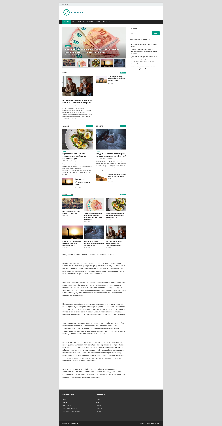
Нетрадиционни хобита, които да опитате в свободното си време (114, 243)
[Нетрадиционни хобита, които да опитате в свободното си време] (77, 77)
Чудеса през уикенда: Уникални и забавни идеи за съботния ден (116, 78)
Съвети (81, 21)
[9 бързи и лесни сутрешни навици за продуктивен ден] (101, 175)
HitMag (157, 423)
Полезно (90, 21)
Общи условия (67, 405)
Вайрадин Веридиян (110, 158)
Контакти (106, 21)
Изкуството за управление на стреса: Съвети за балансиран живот (82, 181)
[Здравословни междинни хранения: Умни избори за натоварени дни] (77, 150)
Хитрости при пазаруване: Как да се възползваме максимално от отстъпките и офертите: (93, 216)
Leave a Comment (86, 105)
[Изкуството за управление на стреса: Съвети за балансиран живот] (67, 179)
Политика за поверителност (71, 412)
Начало (66, 21)
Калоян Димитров (78, 55)
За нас (65, 399)
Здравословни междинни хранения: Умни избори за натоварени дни (74, 156)
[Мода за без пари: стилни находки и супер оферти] (72, 209)
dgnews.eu (75, 423)
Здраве (98, 21)
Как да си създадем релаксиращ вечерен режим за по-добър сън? (94, 243)
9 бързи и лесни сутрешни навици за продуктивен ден (117, 176)
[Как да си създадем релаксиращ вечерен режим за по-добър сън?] (111, 150)
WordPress (150, 423)
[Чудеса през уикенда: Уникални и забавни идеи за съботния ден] (101, 77)
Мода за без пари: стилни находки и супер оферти (71, 212)
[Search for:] (145, 33)
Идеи (73, 21)
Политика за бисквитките (70, 408)
